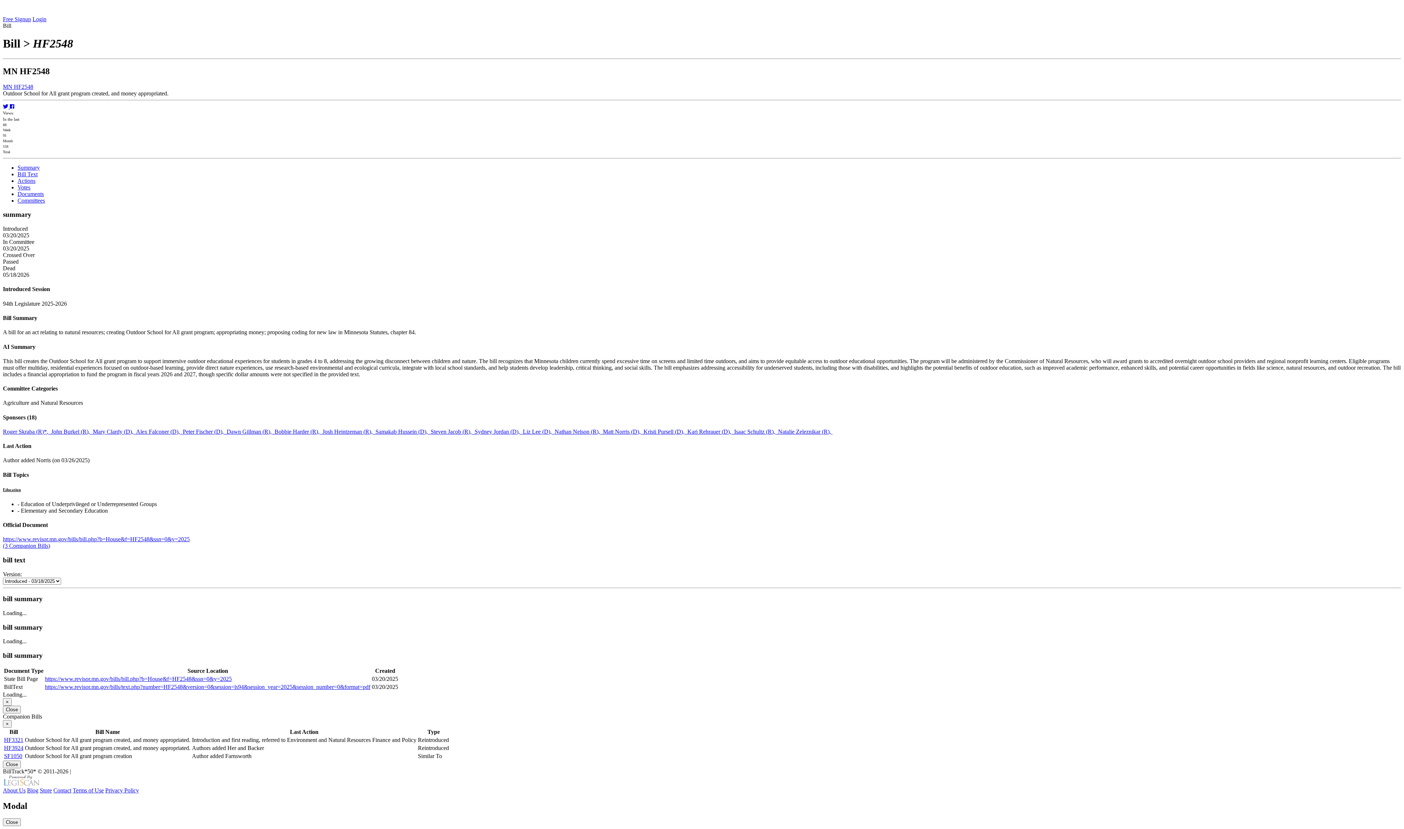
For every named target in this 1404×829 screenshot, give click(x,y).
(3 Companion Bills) (26, 546)
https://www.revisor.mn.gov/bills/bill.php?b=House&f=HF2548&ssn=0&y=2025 (96, 539)
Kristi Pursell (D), (665, 432)
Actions (26, 181)
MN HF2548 (18, 87)
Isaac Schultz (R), (756, 432)
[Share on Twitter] (6, 106)
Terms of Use (88, 790)
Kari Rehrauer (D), (710, 432)
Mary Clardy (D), (114, 432)
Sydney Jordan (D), (499, 432)
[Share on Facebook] (12, 106)
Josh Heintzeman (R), (348, 432)
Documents (31, 194)
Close (12, 709)
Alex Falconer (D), (159, 432)
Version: (12, 574)
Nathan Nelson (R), (579, 432)
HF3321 (13, 740)
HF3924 (13, 748)
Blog (32, 790)
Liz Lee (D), (539, 432)
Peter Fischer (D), (205, 432)
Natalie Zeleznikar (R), (805, 432)
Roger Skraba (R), (27, 432)
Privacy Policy (122, 790)
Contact (62, 790)
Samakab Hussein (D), (403, 432)
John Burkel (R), (72, 432)
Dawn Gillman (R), (251, 432)
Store (46, 790)
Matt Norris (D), (623, 432)
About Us (14, 790)
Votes (24, 187)
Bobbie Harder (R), (298, 432)
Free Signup (17, 19)
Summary (29, 168)
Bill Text (28, 174)
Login (39, 19)
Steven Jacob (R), (453, 432)
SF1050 (13, 756)
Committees (31, 200)
